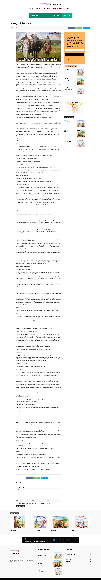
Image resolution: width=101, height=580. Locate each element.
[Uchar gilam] (19, 522)
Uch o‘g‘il (67, 80)
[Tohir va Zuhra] (80, 91)
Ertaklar (11, 20)
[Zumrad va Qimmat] (80, 72)
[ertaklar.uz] (12, 28)
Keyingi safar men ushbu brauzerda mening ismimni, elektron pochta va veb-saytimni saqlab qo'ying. (33, 503)
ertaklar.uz (16, 27)
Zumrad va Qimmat (69, 71)
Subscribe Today (74, 54)
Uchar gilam (18, 482)
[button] (71, 8)
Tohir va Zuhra (68, 89)
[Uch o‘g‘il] (80, 81)
